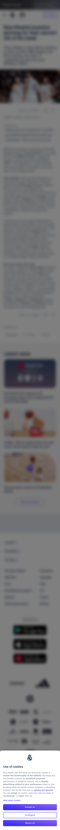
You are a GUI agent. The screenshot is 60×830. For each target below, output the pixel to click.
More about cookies (11, 800)
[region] (30, 790)
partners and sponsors (43, 790)
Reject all (30, 823)
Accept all (30, 807)
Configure (30, 815)
